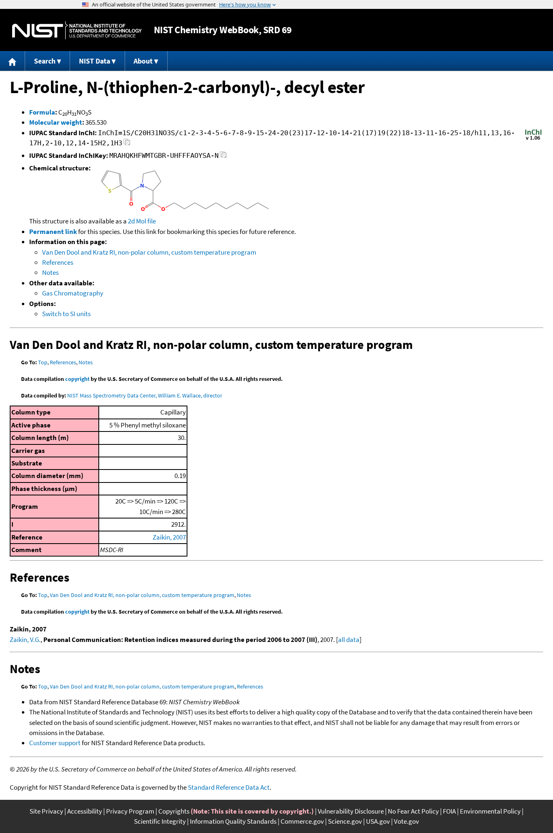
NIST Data (94, 61)
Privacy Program (130, 811)
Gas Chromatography (72, 293)
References (57, 262)
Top (42, 362)
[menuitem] (12, 61)
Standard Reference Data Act (229, 787)
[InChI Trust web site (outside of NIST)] (533, 139)
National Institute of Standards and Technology (77, 30)
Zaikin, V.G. (25, 639)
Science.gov (345, 821)
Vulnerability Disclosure (351, 811)
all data (348, 639)
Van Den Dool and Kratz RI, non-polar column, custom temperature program (149, 252)
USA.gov (378, 821)
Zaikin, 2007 (169, 537)
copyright (77, 378)
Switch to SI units (66, 313)
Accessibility (84, 811)
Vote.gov (406, 821)
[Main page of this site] (12, 61)
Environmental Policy (490, 811)
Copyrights (173, 811)
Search (44, 61)
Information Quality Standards (233, 821)
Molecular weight (55, 122)
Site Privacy (46, 811)
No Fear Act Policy (413, 811)
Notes (50, 272)
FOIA (449, 811)
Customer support (55, 742)
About (143, 61)
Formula (42, 112)
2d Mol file (142, 221)
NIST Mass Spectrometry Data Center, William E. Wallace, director (144, 395)
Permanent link (53, 231)
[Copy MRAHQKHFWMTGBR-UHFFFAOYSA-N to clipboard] (223, 157)
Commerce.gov (302, 821)
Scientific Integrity (160, 821)
